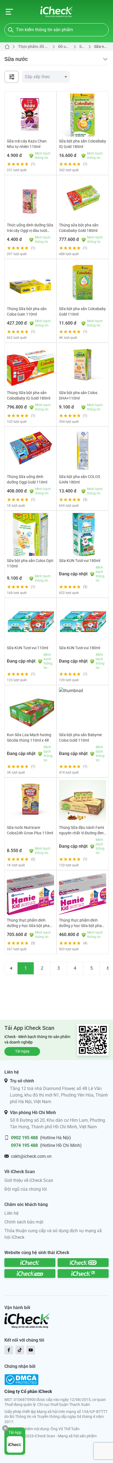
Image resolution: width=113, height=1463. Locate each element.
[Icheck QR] (83, 1262)
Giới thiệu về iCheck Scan (28, 1180)
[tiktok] (19, 1350)
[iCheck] (29, 1262)
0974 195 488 (24, 1145)
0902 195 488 (24, 1137)
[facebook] (8, 1350)
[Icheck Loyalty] (83, 1273)
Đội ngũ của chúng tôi (25, 1189)
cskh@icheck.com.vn (31, 1156)
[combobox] (46, 77)
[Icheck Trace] (29, 1273)
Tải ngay (22, 1051)
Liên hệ (11, 1213)
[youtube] (30, 1350)
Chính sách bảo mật (23, 1222)
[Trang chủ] (56, 11)
